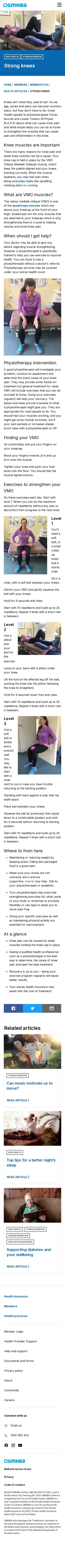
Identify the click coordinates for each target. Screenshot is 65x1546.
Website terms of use (17, 1469)
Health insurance (16, 1296)
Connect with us (15, 1415)
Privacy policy (13, 1370)
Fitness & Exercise (32, 57)
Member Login (13, 1331)
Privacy (9, 1476)
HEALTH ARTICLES (15, 91)
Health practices (16, 1316)
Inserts (29, 881)
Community (11, 1390)
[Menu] (58, 5)
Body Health (12, 57)
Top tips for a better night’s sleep (31, 1162)
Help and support (15, 1351)
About (8, 1380)
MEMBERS (20, 84)
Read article (17, 1100)
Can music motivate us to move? (30, 1086)
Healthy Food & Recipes (20, 1242)
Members (11, 1306)
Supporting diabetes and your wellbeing (29, 1252)
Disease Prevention (18, 1236)
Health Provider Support (20, 1341)
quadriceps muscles (26, 205)
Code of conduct (14, 1484)
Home (7, 84)
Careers (9, 1400)
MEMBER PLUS (39, 84)
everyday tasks (22, 181)
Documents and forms (19, 1361)
